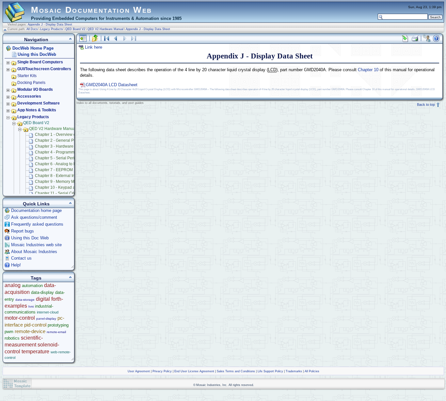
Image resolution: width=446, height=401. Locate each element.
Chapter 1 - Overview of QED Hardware (70, 134)
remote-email (56, 332)
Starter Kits (27, 76)
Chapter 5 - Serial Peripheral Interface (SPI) (73, 158)
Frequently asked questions (37, 224)
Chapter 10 (368, 69)
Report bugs (22, 231)
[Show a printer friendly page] (414, 38)
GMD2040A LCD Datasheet (111, 84)
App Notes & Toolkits (36, 110)
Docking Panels (31, 83)
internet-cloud (47, 312)
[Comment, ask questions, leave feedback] (426, 38)
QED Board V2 (75, 29)
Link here (93, 47)
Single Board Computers (40, 62)
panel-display (46, 318)
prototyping (58, 325)
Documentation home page (36, 210)
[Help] (436, 38)
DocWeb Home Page (33, 48)
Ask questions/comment (34, 217)
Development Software (38, 103)
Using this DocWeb (37, 54)
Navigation (36, 39)
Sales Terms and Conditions (236, 371)
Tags (36, 278)
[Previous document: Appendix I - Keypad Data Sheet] (115, 38)
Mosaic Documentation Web (91, 9)
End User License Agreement (194, 371)
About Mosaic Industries (34, 251)
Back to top (426, 104)
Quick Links (36, 203)
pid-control (35, 325)
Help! (16, 265)
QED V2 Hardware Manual (105, 29)
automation (32, 285)
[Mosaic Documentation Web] (15, 19)
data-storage (25, 299)
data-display (42, 292)
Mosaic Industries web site (36, 244)
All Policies (312, 371)
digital (43, 299)
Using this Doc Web (30, 237)
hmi (31, 306)
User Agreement (139, 371)
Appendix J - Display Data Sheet (50, 24)
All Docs (32, 29)
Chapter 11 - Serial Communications (67, 193)
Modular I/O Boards (35, 89)
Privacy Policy (162, 371)
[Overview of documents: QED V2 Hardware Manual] (106, 38)
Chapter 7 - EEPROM (54, 170)
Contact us (21, 258)
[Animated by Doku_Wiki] (430, 383)
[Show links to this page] (405, 38)
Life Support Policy (270, 371)
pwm (9, 331)
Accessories (29, 96)
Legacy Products (51, 29)
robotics (12, 338)
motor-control (20, 318)
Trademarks (294, 371)
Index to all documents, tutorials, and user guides (110, 102)
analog (13, 285)
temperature (35, 351)
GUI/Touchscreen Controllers (44, 69)
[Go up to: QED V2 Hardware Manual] (95, 38)
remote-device (30, 331)
